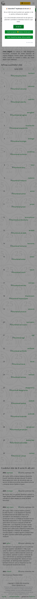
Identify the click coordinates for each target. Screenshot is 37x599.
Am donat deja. (29, 42)
